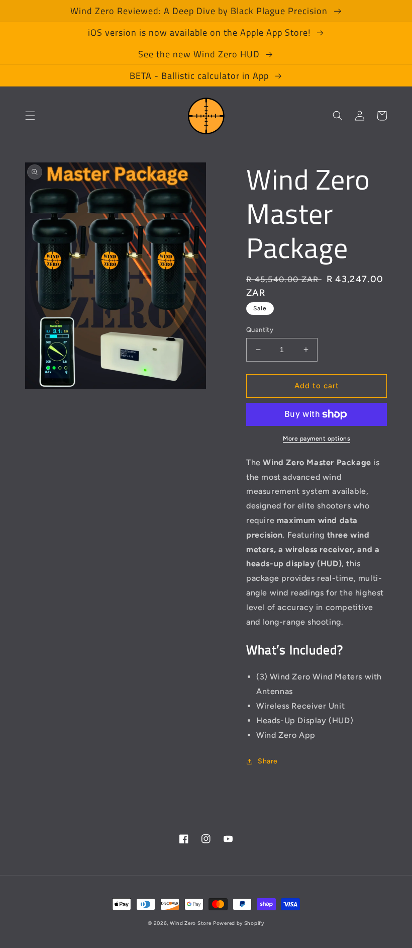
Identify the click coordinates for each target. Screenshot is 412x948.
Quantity (259, 329)
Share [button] (268, 761)
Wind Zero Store (191, 923)
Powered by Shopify (238, 923)
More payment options (316, 438)
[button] (30, 116)
